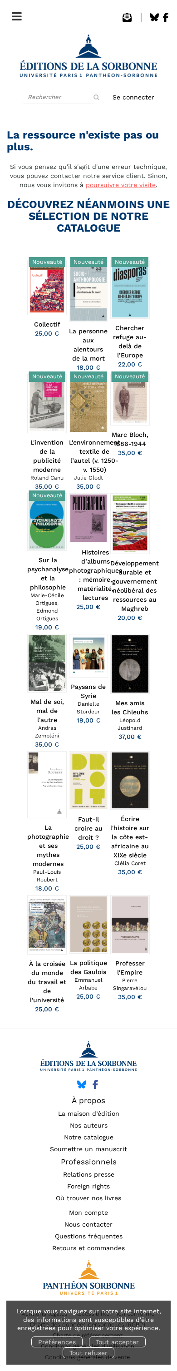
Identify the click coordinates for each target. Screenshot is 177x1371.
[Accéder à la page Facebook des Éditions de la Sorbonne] (165, 19)
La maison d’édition (88, 1113)
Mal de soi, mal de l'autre (47, 710)
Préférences (57, 1342)
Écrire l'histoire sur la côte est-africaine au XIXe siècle (129, 837)
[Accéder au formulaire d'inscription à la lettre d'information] (127, 19)
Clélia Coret (130, 863)
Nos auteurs (89, 1125)
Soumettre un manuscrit (88, 1149)
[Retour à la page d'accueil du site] (88, 58)
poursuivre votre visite (121, 184)
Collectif (47, 324)
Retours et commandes (88, 1248)
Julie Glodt (88, 478)
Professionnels (89, 1161)
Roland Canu (47, 478)
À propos (88, 1100)
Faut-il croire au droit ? (88, 828)
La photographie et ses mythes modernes (48, 845)
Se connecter (133, 97)
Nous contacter (88, 1224)
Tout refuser (88, 1352)
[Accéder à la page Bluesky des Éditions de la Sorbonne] (154, 19)
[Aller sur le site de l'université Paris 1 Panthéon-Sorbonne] (88, 1280)
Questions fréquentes (89, 1236)
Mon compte (88, 1212)
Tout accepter (117, 1342)
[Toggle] (14, 14)
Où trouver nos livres (88, 1198)
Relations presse (88, 1174)
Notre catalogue (88, 1137)
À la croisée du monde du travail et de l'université (47, 982)
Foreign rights (88, 1186)
